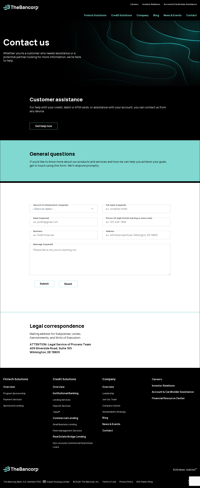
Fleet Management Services (67, 430)
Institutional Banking (65, 393)
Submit (44, 283)
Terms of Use (109, 481)
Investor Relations (151, 4)
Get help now (43, 126)
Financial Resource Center (168, 398)
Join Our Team (109, 399)
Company (143, 15)
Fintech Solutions (95, 15)
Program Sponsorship (14, 393)
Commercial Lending (65, 418)
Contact (191, 15)
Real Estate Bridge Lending (69, 436)
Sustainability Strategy (114, 411)
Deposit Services (62, 405)
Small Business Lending (65, 424)
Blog (156, 15)
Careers (134, 4)
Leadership (108, 393)
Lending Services (61, 399)
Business (37, 231)
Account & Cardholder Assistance (180, 4)
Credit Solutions (121, 15)
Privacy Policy (126, 481)
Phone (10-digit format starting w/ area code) (129, 218)
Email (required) (41, 218)
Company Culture (111, 405)
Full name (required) (116, 205)
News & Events (173, 15)
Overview (9, 387)
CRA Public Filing (144, 481)
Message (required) (43, 244)
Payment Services (12, 399)
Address (110, 231)
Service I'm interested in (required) (50, 205)
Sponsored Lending (13, 405)
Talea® (56, 411)
